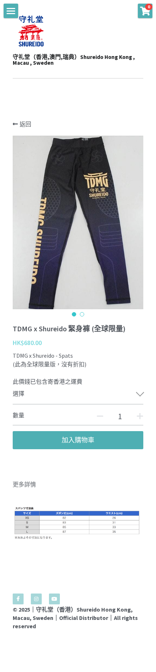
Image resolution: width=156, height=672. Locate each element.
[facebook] (18, 599)
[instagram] (36, 599)
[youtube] (54, 599)
